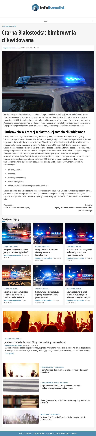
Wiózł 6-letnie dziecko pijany (17, 206)
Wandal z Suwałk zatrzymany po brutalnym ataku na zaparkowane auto (79, 233)
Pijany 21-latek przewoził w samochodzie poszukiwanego (73, 208)
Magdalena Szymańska (12, 48)
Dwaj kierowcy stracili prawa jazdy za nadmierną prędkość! (16, 233)
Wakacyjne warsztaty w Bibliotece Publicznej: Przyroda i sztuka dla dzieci (21, 401)
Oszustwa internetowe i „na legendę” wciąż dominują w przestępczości (48, 275)
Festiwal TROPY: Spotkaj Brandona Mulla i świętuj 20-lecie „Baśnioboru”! (21, 417)
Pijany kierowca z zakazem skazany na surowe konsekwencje (48, 233)
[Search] (92, 20)
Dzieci (56, 383)
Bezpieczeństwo (47, 383)
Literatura (45, 414)
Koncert (8, 339)
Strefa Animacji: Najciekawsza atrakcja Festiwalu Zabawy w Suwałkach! (21, 370)
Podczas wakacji (47, 367)
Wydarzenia (17, 339)
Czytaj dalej (9, 354)
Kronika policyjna (9, 26)
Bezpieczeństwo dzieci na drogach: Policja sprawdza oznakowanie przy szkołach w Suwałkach (21, 385)
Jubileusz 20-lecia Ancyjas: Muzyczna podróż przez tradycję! (48, 321)
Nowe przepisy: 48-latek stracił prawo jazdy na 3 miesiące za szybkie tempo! (79, 275)
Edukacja (64, 383)
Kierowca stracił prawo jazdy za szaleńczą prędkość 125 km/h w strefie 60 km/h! (16, 275)
